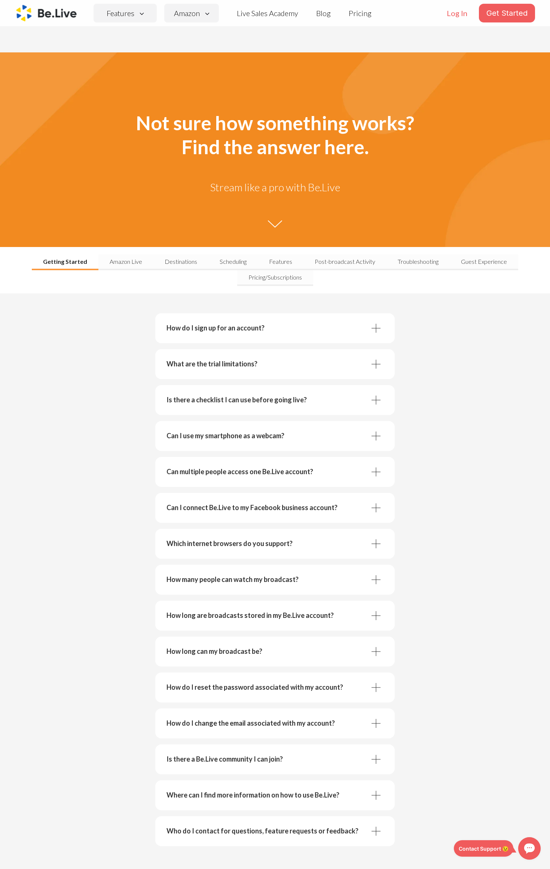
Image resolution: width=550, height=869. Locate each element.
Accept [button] (401, 848)
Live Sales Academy (267, 13)
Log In (457, 13)
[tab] (65, 262)
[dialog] (275, 849)
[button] (116, 859)
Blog (323, 13)
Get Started (507, 13)
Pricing (360, 13)
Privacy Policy (198, 851)
